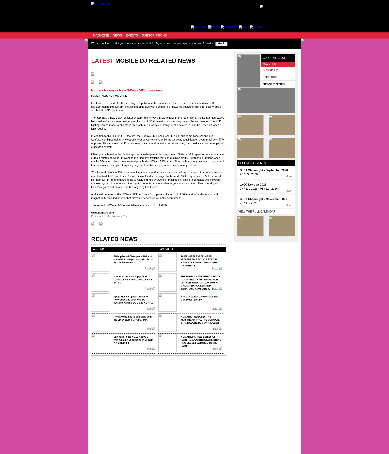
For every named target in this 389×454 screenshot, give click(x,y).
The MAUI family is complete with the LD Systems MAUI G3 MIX (132, 318)
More (289, 176)
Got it (221, 43)
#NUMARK (120, 96)
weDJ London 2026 (253, 184)
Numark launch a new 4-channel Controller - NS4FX (199, 298)
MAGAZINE (101, 35)
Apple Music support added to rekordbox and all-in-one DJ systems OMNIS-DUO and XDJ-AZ (133, 299)
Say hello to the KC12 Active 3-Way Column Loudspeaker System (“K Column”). (133, 339)
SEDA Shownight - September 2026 (264, 170)
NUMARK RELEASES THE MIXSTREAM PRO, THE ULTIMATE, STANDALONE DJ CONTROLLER (200, 319)
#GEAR (95, 96)
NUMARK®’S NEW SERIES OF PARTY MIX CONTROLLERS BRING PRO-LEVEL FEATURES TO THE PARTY (201, 341)
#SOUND (107, 96)
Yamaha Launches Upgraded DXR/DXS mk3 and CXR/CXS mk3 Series (132, 279)
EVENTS (132, 35)
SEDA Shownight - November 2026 (263, 199)
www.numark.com (102, 212)
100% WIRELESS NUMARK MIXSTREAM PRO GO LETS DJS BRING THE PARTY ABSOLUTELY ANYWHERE (200, 261)
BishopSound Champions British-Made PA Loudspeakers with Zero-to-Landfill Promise (133, 259)
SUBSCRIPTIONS (154, 35)
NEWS (118, 35)
